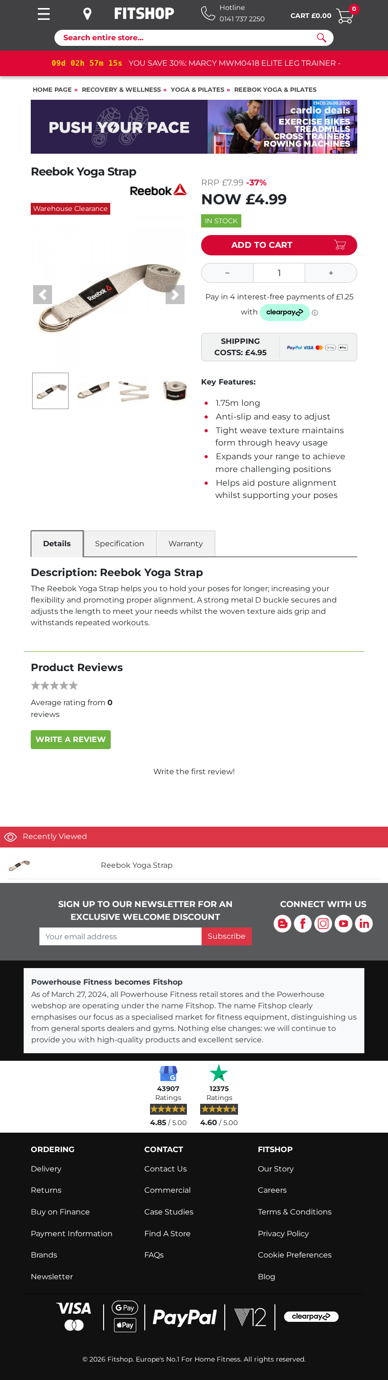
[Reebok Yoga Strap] (50, 865)
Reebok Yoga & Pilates (275, 89)
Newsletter (52, 1276)
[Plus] (331, 273)
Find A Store (167, 1233)
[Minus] (227, 273)
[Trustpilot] (219, 1072)
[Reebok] (158, 188)
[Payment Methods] (194, 1315)
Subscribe (227, 936)
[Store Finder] (94, 14)
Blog (266, 1276)
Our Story (276, 1168)
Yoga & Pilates (197, 89)
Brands (44, 1254)
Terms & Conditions (295, 1211)
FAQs (154, 1254)
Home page (52, 89)
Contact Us (165, 1168)
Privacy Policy (283, 1233)
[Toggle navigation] (43, 14)
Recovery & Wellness (121, 89)
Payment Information (72, 1233)
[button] (42, 294)
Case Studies (169, 1211)
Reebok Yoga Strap (137, 865)
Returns (46, 1190)
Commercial (167, 1190)
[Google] (168, 1072)
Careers (272, 1190)
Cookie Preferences (295, 1254)
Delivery (46, 1168)
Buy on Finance (60, 1211)
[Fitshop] (144, 13)
